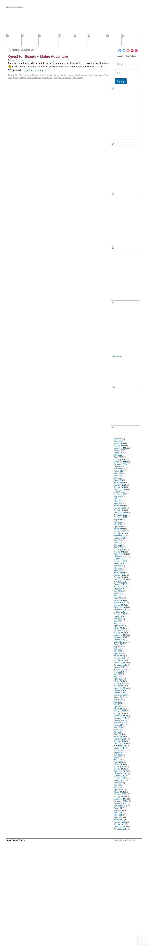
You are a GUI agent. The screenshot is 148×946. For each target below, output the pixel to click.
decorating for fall (60, 75)
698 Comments (78, 78)
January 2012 (119, 797)
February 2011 (120, 822)
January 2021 (119, 552)
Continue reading (35, 70)
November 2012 (120, 773)
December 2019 (120, 579)
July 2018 (118, 619)
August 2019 (119, 589)
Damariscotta (48, 75)
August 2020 (119, 563)
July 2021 (118, 540)
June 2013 (118, 757)
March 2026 (119, 443)
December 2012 (120, 771)
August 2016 (119, 672)
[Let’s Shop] (66, 41)
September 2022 (120, 517)
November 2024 (120, 464)
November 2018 (120, 609)
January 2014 (119, 741)
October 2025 (119, 450)
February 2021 (120, 549)
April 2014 (118, 734)
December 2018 (120, 607)
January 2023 (119, 510)
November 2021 (120, 536)
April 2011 (118, 817)
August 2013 (119, 753)
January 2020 (119, 577)
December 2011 (120, 799)
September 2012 (120, 778)
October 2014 (119, 720)
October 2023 (119, 492)
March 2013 (119, 764)
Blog (16, 75)
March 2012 (119, 792)
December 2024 (120, 462)
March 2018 (119, 628)
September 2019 (120, 586)
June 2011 (118, 813)
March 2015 (119, 709)
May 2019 (118, 596)
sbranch (32, 60)
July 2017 (118, 646)
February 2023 (120, 508)
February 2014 (120, 739)
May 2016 (118, 676)
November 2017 (120, 637)
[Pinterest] (132, 50)
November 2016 (120, 665)
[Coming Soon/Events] (131, 41)
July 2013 (118, 755)
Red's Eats (22, 78)
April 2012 (118, 790)
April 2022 (118, 526)
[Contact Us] (126, 369)
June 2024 (118, 476)
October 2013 (119, 748)
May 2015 (118, 704)
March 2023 (119, 506)
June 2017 (118, 649)
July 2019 (118, 591)
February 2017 (120, 658)
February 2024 (120, 485)
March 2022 (119, 529)
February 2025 (120, 459)
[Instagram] (136, 50)
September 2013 (120, 750)
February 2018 (120, 630)
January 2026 (119, 446)
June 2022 (118, 522)
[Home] (14, 41)
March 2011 (119, 820)
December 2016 (120, 663)
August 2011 (119, 808)
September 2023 (120, 494)
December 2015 (120, 688)
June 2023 (118, 499)
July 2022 (118, 519)
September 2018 (120, 614)
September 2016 (120, 670)
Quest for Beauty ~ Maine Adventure (38, 56)
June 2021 (118, 543)
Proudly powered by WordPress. (124, 840)
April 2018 (118, 626)
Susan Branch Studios (15, 840)
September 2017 (120, 642)
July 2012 (118, 783)
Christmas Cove (37, 75)
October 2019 (119, 584)
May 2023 (118, 501)
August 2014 (119, 725)
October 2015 (119, 693)
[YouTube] (128, 50)
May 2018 (118, 623)
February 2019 (120, 603)
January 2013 (119, 769)
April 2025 (118, 457)
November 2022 (120, 515)
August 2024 (119, 471)
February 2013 (120, 766)
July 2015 (118, 700)
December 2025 (120, 448)
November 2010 (120, 829)
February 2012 (120, 794)
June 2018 (118, 621)
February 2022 (120, 531)
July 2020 (118, 566)
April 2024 (118, 480)
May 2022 (118, 524)
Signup (120, 81)
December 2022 (120, 513)
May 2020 (118, 568)
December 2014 (120, 716)
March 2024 (119, 483)
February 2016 (120, 683)
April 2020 (118, 570)
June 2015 (118, 702)
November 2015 (120, 690)
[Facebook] (119, 50)
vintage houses (59, 78)
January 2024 (119, 487)
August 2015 (119, 697)
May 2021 (118, 545)
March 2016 (119, 681)
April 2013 (118, 762)
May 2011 (118, 815)
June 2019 (118, 593)
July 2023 (118, 496)
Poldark (15, 78)
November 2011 (120, 801)
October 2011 (119, 803)
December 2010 (120, 827)
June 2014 (118, 730)
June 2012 (118, 785)
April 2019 (118, 598)
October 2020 (119, 559)
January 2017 (119, 660)
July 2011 (118, 810)
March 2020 (119, 573)
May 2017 (118, 651)
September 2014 (120, 723)
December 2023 (120, 489)
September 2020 (120, 561)
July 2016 (118, 674)
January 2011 (119, 824)
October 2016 (119, 667)
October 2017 (119, 640)
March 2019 (119, 600)
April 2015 (118, 706)
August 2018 (119, 616)
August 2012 (119, 780)
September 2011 (120, 806)
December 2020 (120, 554)
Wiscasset (68, 78)
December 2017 (120, 635)
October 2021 (119, 538)
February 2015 (120, 711)
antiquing (28, 75)
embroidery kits (72, 75)
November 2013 (120, 746)
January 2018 (119, 633)
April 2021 (118, 547)
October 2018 (119, 612)
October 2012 (119, 776)
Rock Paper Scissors (34, 78)
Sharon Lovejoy (47, 78)
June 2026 (118, 441)
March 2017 (119, 656)
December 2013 (120, 743)
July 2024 (118, 473)
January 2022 (119, 533)
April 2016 (118, 679)
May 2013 (118, 760)
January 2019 (119, 605)
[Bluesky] (123, 50)
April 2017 (118, 653)
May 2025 (118, 455)
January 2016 (119, 686)
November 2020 (120, 556)
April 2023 (118, 503)
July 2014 (118, 727)
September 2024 (120, 469)
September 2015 (120, 695)
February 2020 (120, 575)
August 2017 (119, 644)
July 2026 (118, 439)
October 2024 (119, 466)
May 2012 (118, 787)
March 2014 (119, 736)
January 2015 (119, 713)
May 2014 (118, 732)
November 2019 (120, 582)
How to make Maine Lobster (88, 75)
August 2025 (119, 453)
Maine (101, 75)
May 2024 (118, 478)
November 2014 (120, 718)
